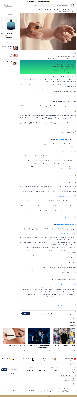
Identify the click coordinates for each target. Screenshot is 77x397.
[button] (74, 339)
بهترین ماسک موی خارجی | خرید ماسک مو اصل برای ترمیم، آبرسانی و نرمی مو (7, 63)
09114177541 (67, 380)
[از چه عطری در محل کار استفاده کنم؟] (73, 384)
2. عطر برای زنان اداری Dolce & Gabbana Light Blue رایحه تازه (63, 66)
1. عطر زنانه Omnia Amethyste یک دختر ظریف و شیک (65, 64)
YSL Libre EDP (64, 262)
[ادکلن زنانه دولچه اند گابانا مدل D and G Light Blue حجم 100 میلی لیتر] (67, 151)
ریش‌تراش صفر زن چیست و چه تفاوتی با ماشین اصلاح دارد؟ (7, 47)
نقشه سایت (29, 370)
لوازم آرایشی (64, 9)
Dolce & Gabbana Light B (60, 139)
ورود (9, 5)
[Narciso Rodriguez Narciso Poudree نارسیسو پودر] (67, 196)
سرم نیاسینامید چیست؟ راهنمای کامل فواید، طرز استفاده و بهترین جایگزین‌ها (8, 54)
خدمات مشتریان (28, 9)
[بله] (64, 375)
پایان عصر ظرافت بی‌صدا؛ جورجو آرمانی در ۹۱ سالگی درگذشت (64, 345)
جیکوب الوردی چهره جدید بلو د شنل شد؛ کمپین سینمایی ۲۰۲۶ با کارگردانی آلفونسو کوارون (39, 346)
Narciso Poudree (64, 183)
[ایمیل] (69, 375)
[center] (35, 5)
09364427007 (73, 380)
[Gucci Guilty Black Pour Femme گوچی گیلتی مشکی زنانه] (67, 233)
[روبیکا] (61, 375)
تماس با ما (41, 370)
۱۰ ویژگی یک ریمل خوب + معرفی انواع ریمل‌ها (17, 345)
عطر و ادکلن (70, 9)
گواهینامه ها (29, 367)
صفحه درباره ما (54, 370)
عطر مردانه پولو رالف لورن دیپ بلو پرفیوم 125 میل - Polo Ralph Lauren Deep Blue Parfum (11, 32)
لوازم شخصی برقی (48, 9)
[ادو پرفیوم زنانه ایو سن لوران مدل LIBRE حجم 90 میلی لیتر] (67, 284)
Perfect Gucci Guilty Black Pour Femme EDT (65, 224)
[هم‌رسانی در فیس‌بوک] (42, 313)
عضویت (5, 369)
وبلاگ (34, 9)
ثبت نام (6, 5)
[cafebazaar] (13, 373)
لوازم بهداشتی (56, 9)
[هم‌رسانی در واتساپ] (54, 313)
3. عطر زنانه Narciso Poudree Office (67, 68)
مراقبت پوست (40, 9)
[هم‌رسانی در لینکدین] (51, 313)
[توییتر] (66, 375)
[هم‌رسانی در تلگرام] (48, 313)
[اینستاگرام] (75, 375)
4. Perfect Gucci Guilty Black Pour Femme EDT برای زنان (64, 70)
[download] (5, 373)
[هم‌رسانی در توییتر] (45, 313)
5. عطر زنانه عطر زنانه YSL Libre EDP (68, 72)
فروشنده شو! (41, 367)
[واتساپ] (72, 375)
